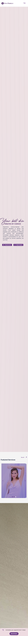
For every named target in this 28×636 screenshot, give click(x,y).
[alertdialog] (14, 632)
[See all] (26, 457)
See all (22, 457)
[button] (2, 480)
